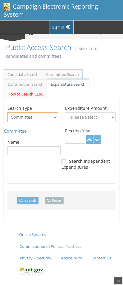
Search (30, 200)
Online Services (32, 234)
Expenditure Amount (86, 108)
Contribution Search (25, 84)
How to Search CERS (25, 94)
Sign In (58, 27)
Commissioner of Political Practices (50, 246)
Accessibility (71, 258)
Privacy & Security (35, 258)
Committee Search (62, 74)
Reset (56, 200)
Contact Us (101, 258)
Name (13, 142)
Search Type (19, 108)
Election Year (78, 131)
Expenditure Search (68, 84)
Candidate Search (23, 74)
